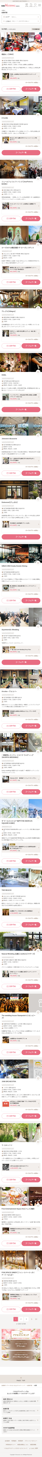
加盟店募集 (33, 1444)
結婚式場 (29, 1385)
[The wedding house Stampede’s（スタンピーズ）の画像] (21, 1003)
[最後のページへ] (36, 1319)
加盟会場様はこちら (22, 1444)
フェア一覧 (32, 89)
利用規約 (14, 1441)
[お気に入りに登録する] (38, 51)
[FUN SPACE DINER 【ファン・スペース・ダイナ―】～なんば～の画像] (21, 1260)
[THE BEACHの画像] (21, 877)
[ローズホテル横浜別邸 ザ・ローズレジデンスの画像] (21, 235)
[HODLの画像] (21, 362)
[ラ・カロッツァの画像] (21, 1132)
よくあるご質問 (33, 1448)
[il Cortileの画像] (21, 105)
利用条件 (20, 1441)
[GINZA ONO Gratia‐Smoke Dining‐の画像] (21, 553)
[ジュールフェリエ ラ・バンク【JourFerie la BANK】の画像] (21, 169)
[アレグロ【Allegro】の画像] (21, 298)
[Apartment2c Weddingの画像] (21, 617)
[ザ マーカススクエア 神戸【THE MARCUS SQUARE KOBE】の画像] (21, 808)
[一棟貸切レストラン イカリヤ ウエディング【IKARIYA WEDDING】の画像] (21, 742)
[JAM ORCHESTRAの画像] (21, 1069)
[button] (21, 1401)
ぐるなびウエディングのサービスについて (15, 1448)
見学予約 (12, 89)
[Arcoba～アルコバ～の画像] (21, 678)
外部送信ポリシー (11, 1444)
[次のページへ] (31, 1319)
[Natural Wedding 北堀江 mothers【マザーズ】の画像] (21, 941)
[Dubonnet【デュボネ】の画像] (21, 489)
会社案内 (7, 1441)
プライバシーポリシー (31, 1441)
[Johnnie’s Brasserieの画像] (21, 426)
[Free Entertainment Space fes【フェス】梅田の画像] (21, 1196)
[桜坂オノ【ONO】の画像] (21, 41)
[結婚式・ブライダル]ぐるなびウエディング (13, 1385)
